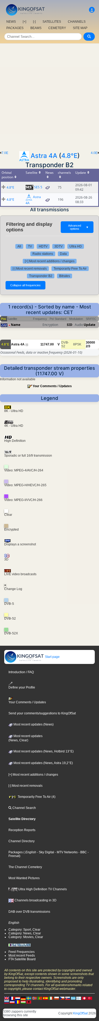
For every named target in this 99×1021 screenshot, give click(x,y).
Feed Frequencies (21, 952)
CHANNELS (77, 22)
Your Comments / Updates (52, 386)
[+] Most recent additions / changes (49, 261)
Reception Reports (21, 830)
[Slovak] (67, 998)
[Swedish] (28, 998)
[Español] (45, 998)
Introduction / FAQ (21, 672)
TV (30, 246)
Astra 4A (44, 156)
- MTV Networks (66, 852)
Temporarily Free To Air (70, 268)
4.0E (94, 153)
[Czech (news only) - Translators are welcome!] (62, 998)
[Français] (12, 998)
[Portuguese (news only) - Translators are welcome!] (39, 998)
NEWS (11, 22)
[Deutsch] (23, 998)
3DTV (58, 246)
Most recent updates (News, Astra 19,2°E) (43, 763)
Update (89, 324)
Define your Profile (21, 687)
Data (63, 254)
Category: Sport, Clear (24, 929)
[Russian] (6, 1002)
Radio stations (42, 254)
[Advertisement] (49, 95)
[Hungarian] (23, 1002)
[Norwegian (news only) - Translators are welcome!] (34, 998)
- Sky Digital (45, 852)
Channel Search (24, 808)
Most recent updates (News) (33, 724)
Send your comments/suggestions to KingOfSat (42, 713)
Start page (52, 657)
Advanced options (78, 227)
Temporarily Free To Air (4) (36, 797)
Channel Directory (21, 841)
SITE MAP (80, 28)
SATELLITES (52, 22)
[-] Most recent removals (30, 268)
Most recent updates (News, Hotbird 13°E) (43, 751)
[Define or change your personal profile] (92, 10)
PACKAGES (14, 28)
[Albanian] (28, 1002)
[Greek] (73, 998)
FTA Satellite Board (22, 959)
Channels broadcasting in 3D (35, 900)
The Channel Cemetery (25, 867)
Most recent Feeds (21, 955)
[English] (6, 998)
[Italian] (51, 998)
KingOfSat (80, 1013)
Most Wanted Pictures (24, 878)
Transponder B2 (40, 276)
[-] (34, 22)
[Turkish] (89, 998)
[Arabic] (84, 998)
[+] (24, 22)
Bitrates (64, 276)
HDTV (43, 246)
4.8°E (69, 156)
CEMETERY (57, 28)
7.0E (5, 153)
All (19, 246)
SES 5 (38, 187)
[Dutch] (17, 998)
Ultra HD (75, 246)
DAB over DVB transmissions (29, 912)
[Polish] (56, 998)
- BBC (82, 852)
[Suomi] (78, 998)
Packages (15, 852)
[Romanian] (17, 1002)
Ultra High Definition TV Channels (42, 889)
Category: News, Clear (24, 933)
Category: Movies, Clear (25, 937)
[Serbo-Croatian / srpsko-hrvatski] (12, 1002)
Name (15, 324)
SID (69, 324)
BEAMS (35, 28)
